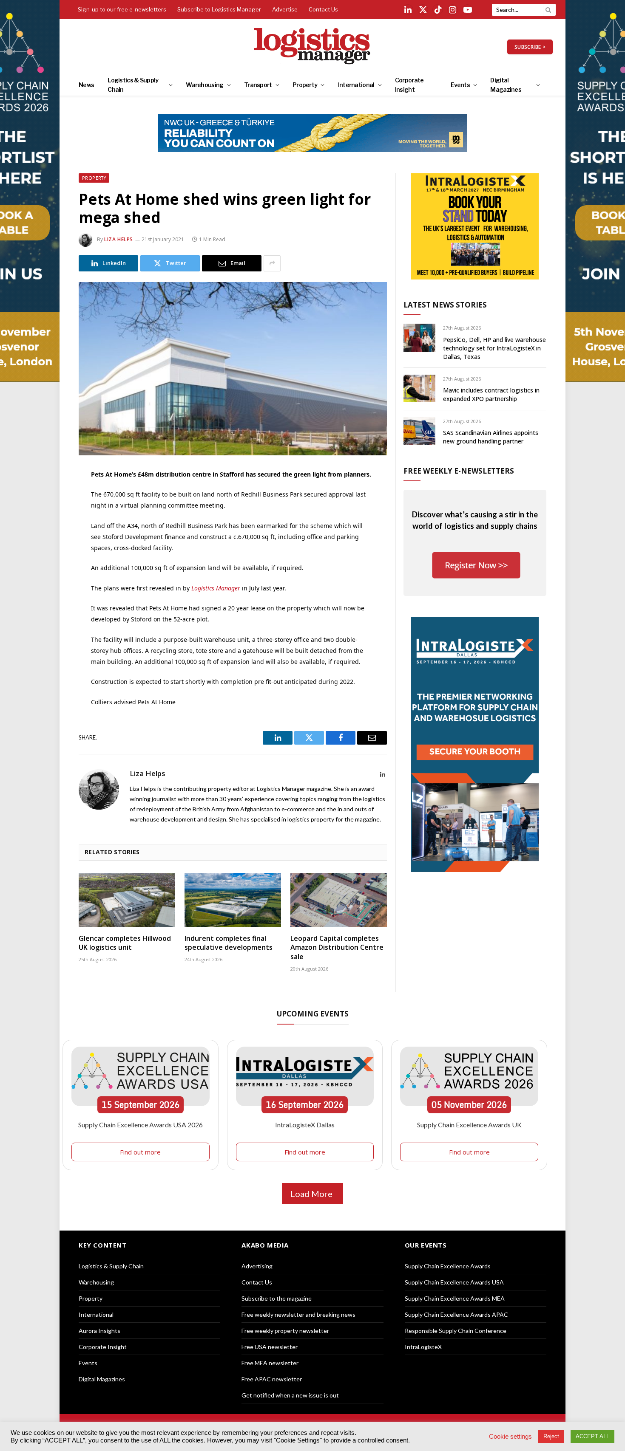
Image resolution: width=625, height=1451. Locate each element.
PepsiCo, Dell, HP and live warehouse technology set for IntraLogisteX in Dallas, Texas (494, 348)
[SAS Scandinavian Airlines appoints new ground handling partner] (419, 431)
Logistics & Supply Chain (133, 84)
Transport (258, 84)
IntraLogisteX (423, 1346)
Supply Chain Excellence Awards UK (469, 1125)
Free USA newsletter (269, 1346)
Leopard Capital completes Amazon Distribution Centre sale (337, 948)
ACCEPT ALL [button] (592, 1436)
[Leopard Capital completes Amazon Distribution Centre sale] (338, 900)
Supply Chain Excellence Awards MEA (455, 1298)
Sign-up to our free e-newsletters (122, 9)
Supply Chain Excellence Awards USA (454, 1282)
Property (305, 84)
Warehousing (204, 84)
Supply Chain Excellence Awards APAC (456, 1314)
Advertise (285, 9)
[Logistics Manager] (313, 47)
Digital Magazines (505, 84)
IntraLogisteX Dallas (305, 1125)
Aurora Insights (99, 1330)
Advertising (257, 1266)
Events (460, 84)
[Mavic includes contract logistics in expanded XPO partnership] (419, 388)
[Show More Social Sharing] (272, 263)
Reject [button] (551, 1436)
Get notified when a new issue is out (290, 1395)
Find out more (140, 1152)
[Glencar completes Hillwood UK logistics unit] (127, 900)
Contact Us (323, 9)
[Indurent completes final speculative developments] (233, 900)
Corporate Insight (409, 84)
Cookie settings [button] (510, 1436)
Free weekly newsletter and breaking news (298, 1314)
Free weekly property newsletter (285, 1330)
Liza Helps (118, 239)
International (356, 84)
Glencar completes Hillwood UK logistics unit (125, 943)
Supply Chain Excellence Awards (448, 1266)
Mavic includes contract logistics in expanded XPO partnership (491, 394)
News (86, 84)
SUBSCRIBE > (529, 47)
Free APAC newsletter (271, 1379)
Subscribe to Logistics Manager (219, 9)
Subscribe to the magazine (276, 1298)
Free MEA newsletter (269, 1362)
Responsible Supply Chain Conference (455, 1330)
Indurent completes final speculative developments (229, 943)
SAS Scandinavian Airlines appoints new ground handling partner (490, 437)
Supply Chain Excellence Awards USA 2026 (140, 1125)
